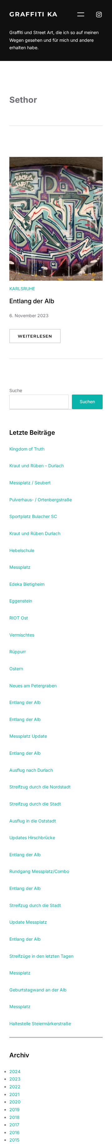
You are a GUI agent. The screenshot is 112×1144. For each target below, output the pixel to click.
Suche (15, 390)
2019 (14, 1109)
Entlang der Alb (31, 301)
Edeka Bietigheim (26, 584)
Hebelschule (21, 550)
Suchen (87, 401)
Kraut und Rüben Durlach (34, 533)
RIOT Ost (18, 617)
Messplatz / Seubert (30, 482)
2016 (14, 1132)
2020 (15, 1101)
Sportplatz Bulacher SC (33, 516)
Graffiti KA (33, 14)
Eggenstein (20, 600)
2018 (14, 1117)
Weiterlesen (39, 338)
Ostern (16, 668)
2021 (14, 1094)
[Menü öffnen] (81, 14)
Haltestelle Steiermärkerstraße (40, 1023)
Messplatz (19, 567)
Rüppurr (17, 651)
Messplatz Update (28, 736)
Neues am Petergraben (33, 685)
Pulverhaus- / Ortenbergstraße (40, 499)
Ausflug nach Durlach (31, 770)
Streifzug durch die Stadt (35, 803)
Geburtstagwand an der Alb (38, 989)
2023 (15, 1078)
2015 (14, 1139)
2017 (14, 1124)
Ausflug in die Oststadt (32, 820)
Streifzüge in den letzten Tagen (41, 956)
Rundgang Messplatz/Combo (39, 871)
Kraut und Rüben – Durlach (36, 465)
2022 (15, 1086)
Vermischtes (21, 634)
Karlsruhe (22, 288)
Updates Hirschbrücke (32, 837)
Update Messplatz (28, 922)
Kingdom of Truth (26, 448)
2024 (15, 1071)
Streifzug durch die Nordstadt (40, 786)
